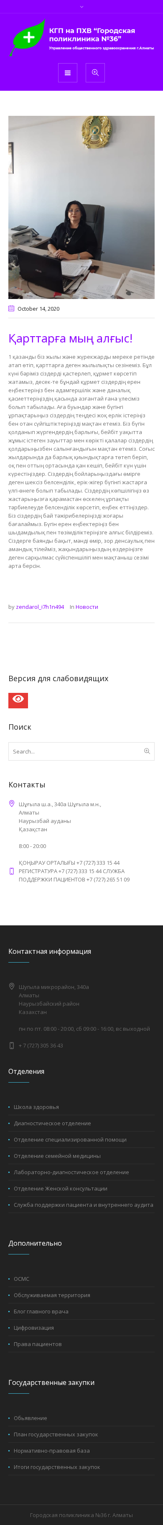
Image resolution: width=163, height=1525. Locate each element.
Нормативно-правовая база (52, 1450)
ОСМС (21, 1278)
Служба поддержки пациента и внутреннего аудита (83, 1204)
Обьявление (30, 1418)
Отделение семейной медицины (57, 1156)
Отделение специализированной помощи (70, 1139)
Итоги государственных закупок (57, 1467)
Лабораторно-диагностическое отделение (71, 1172)
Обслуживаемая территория (52, 1295)
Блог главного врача (41, 1311)
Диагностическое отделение (52, 1123)
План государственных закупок (56, 1434)
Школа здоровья (36, 1107)
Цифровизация (34, 1327)
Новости (87, 607)
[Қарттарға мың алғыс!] (81, 206)
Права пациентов (38, 1344)
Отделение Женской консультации (60, 1188)
